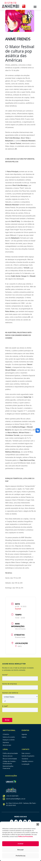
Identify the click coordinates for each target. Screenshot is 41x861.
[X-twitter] (20, 821)
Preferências (20, 856)
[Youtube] (25, 821)
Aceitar (20, 844)
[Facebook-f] (29, 821)
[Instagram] (11, 821)
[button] (38, 824)
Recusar (20, 850)
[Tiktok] (16, 821)
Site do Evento (20, 629)
